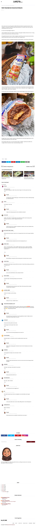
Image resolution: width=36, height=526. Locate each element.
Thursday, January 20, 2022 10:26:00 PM (9, 321)
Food (4, 5)
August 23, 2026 (4, 498)
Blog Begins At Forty (5, 497)
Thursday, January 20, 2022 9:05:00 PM (11, 256)
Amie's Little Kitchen (6, 500)
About (16, 523)
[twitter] (11, 435)
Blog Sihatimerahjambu (11, 524)
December (5, 491)
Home (2, 5)
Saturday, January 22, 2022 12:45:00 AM (11, 386)
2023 (3, 489)
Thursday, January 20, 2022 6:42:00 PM (9, 304)
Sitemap (34, 523)
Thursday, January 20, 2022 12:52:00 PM (9, 202)
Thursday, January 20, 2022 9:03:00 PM (11, 224)
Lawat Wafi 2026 (5, 504)
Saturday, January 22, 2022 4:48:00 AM (9, 392)
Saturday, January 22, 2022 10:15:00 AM (11, 413)
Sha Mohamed (7, 377)
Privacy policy (25, 523)
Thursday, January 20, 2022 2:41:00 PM (9, 262)
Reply (5, 191)
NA (4, 391)
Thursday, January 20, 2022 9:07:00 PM (11, 284)
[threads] (32, 435)
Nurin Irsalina (6, 275)
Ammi (5, 201)
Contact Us (20, 523)
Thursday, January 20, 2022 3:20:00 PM (9, 291)
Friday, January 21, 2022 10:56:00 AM (11, 330)
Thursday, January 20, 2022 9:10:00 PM (11, 314)
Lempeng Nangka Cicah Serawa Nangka (9, 501)
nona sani (6, 215)
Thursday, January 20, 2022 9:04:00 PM (11, 239)
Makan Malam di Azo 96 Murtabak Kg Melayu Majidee (29, 178)
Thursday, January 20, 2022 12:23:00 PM (9, 187)
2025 (3, 486)
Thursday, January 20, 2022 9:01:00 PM (11, 195)
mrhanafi (6, 320)
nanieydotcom (7, 404)
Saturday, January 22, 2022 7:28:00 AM (9, 405)
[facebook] (4, 435)
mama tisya (6, 261)
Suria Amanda (6, 335)
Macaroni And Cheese (17, 177)
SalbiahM (6, 349)
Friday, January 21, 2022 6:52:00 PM (11, 358)
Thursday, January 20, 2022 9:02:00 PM (11, 210)
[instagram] (25, 435)
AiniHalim (6, 364)
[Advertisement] (18, 18)
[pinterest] (18, 435)
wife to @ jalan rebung (6, 503)
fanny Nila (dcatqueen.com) (9, 303)
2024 (3, 487)
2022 (3, 490)
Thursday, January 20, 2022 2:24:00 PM (9, 231)
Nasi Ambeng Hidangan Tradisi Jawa (6, 178)
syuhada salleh (7, 290)
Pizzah (7, 194)
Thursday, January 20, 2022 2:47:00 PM (9, 276)
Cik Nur (5, 186)
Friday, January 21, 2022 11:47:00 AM (8, 365)
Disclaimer (30, 523)
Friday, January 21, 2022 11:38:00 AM (8, 336)
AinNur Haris (6, 243)
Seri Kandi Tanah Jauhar (8, 230)
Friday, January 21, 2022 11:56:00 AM (11, 344)
